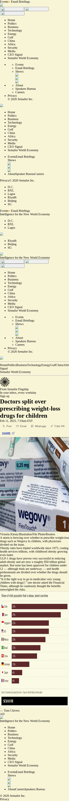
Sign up (4, 396)
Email (23, 426)
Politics (11, 365)
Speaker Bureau (25, 174)
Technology (34, 365)
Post (9, 426)
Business (21, 365)
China (59, 365)
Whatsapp (40, 426)
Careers (20, 92)
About (19, 85)
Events (4, 1)
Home (3, 365)
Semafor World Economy (15, 372)
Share (6, 433)
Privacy (12, 95)
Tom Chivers (12, 710)
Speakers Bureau (25, 88)
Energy (45, 365)
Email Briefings (20, 1)
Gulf (53, 365)
